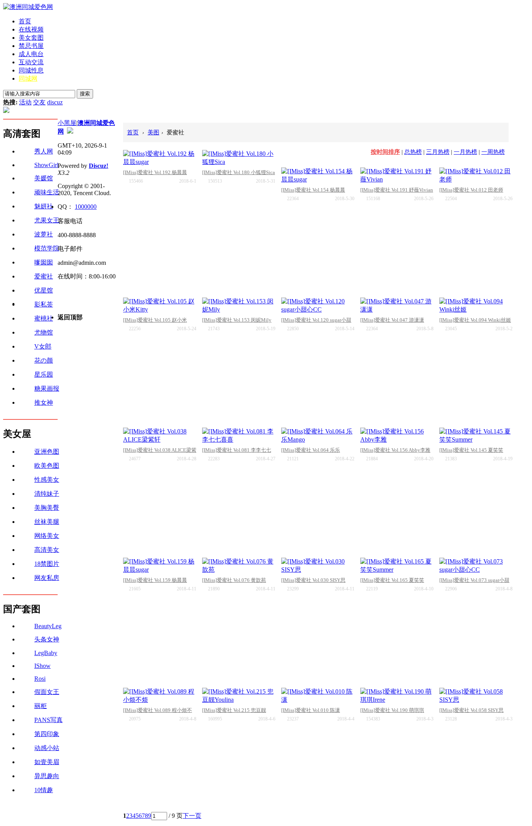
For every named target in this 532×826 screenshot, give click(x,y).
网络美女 (46, 535)
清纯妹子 (46, 493)
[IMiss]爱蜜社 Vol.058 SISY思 (471, 710)
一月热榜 (465, 152)
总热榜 (413, 152)
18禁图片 (46, 563)
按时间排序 (385, 152)
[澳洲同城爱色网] (28, 7)
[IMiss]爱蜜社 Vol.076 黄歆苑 (234, 580)
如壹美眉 (46, 762)
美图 (153, 132)
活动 (25, 102)
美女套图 (31, 37)
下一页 (192, 815)
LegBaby (45, 653)
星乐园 (43, 374)
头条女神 (46, 639)
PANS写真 (48, 720)
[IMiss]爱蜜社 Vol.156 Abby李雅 (395, 450)
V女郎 (42, 346)
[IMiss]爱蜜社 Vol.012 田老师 (471, 190)
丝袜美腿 (46, 521)
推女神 (43, 402)
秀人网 (43, 151)
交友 (39, 102)
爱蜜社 (43, 276)
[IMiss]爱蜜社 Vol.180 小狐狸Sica (238, 172)
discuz (55, 102)
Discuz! (98, 165)
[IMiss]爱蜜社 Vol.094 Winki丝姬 (475, 320)
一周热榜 (493, 152)
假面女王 (46, 692)
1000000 (86, 206)
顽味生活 (46, 192)
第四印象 (46, 734)
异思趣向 (46, 776)
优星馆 (43, 290)
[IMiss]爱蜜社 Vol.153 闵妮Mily (236, 320)
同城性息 (31, 70)
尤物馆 (43, 332)
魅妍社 (43, 206)
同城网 (28, 78)
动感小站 (46, 748)
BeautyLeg (48, 626)
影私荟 (43, 304)
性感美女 (46, 479)
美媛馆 (43, 178)
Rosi (40, 678)
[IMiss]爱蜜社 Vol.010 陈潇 (310, 710)
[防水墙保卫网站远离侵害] (70, 131)
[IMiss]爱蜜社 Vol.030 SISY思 (313, 580)
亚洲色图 (46, 451)
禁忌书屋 (31, 45)
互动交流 (31, 62)
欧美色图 (46, 465)
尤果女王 (46, 220)
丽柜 (40, 706)
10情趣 (43, 790)
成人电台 (31, 54)
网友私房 (46, 577)
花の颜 (43, 360)
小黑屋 (67, 123)
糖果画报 (46, 388)
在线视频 (31, 29)
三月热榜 (437, 152)
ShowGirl (46, 165)
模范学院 (46, 248)
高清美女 (46, 549)
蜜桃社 (43, 318)
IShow (42, 665)
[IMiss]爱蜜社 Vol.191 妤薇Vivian (396, 190)
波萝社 (43, 234)
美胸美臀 (46, 507)
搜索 (85, 94)
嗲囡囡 (43, 262)
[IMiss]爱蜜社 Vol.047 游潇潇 (392, 320)
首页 (25, 21)
